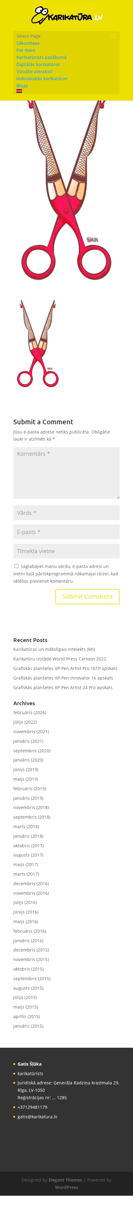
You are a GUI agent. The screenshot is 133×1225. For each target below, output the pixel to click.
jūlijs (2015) (25, 997)
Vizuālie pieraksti (34, 71)
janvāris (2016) (28, 940)
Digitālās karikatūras (38, 64)
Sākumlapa (28, 43)
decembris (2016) (31, 883)
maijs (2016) (25, 921)
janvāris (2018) (28, 836)
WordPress (66, 1187)
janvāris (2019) (28, 798)
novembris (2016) (31, 893)
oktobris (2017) (28, 846)
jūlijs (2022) (25, 722)
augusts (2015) (28, 988)
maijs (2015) (25, 1007)
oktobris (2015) (28, 969)
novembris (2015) (31, 959)
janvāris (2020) (28, 760)
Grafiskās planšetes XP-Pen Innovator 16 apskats (63, 678)
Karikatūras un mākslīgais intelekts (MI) (54, 649)
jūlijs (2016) (25, 902)
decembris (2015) (31, 950)
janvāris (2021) (28, 741)
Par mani (25, 50)
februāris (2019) (29, 788)
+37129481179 (32, 1107)
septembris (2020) (31, 751)
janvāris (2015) (28, 1026)
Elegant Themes (65, 1180)
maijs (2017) (25, 864)
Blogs (22, 85)
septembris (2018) (31, 817)
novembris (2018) (31, 807)
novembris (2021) (31, 731)
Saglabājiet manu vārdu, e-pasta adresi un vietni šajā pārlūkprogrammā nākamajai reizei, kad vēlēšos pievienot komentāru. (65, 573)
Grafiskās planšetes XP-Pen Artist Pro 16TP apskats (65, 668)
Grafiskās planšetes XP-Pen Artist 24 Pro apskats (63, 687)
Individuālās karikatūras (41, 78)
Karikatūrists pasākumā (41, 57)
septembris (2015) (31, 978)
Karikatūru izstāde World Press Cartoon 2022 (59, 659)
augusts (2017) (28, 855)
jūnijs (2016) (25, 912)
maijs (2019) (25, 779)
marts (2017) (26, 874)
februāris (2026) (29, 712)
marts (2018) (26, 826)
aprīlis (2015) (26, 1016)
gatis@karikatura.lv (37, 1117)
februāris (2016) (29, 931)
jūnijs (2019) (25, 769)
